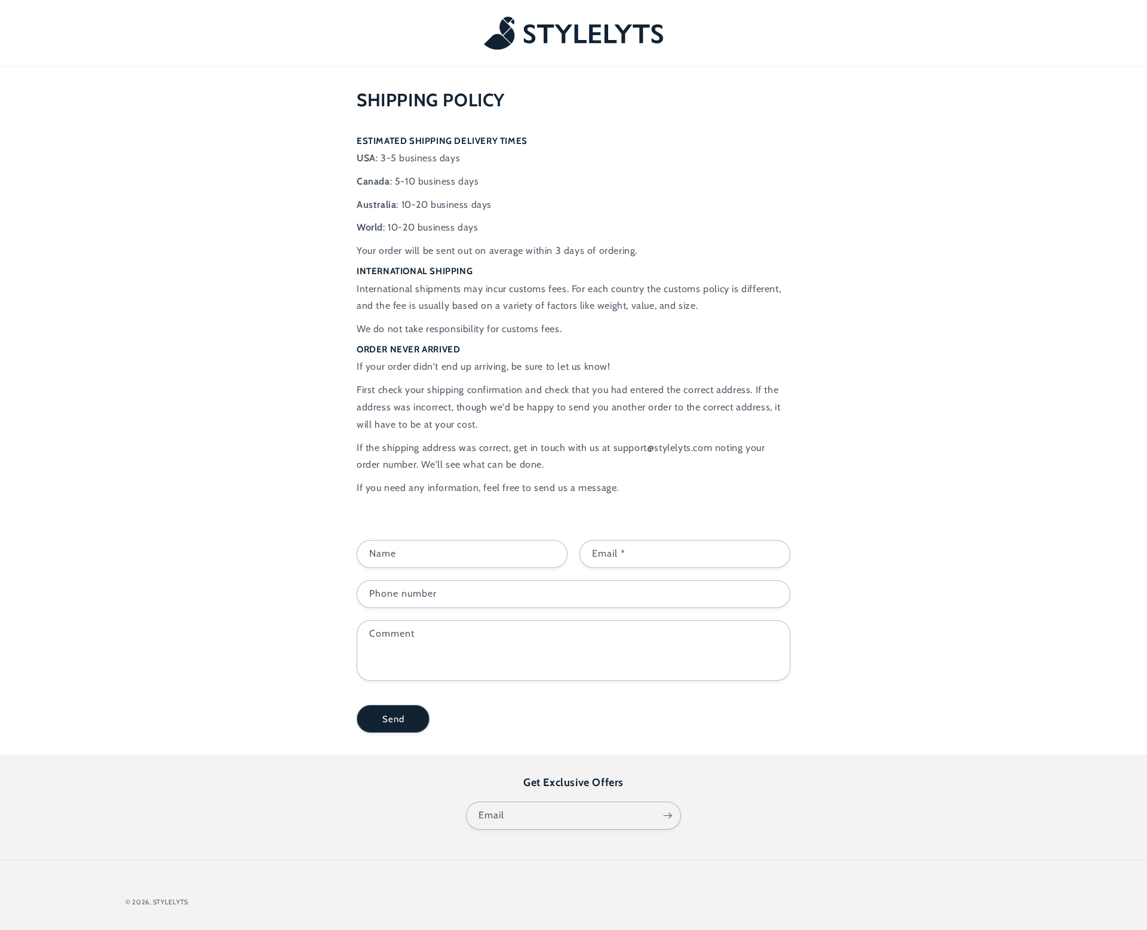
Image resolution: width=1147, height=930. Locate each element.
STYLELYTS (170, 902)
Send (393, 719)
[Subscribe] (667, 816)
